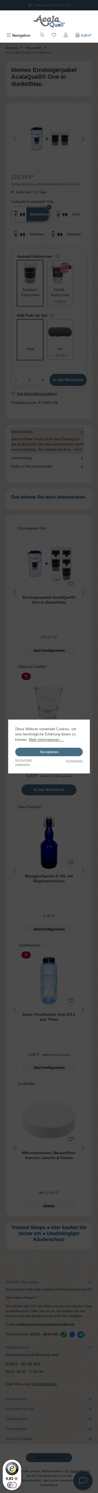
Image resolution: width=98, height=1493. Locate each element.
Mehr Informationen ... (46, 740)
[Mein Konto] (66, 35)
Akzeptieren (49, 752)
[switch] (12, 1485)
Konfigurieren (74, 760)
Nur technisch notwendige (23, 762)
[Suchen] (42, 35)
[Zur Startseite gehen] (49, 21)
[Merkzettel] (54, 35)
